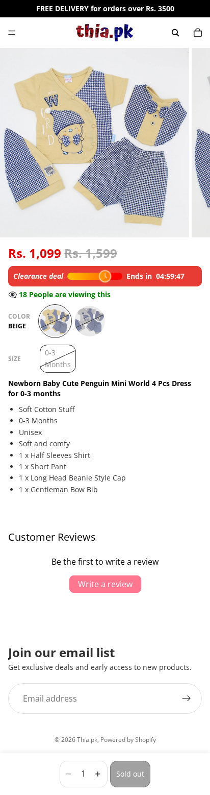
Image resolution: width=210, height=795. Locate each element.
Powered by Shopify (128, 739)
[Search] (175, 32)
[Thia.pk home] (104, 32)
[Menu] (11, 32)
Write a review (105, 584)
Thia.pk (87, 739)
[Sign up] (186, 698)
